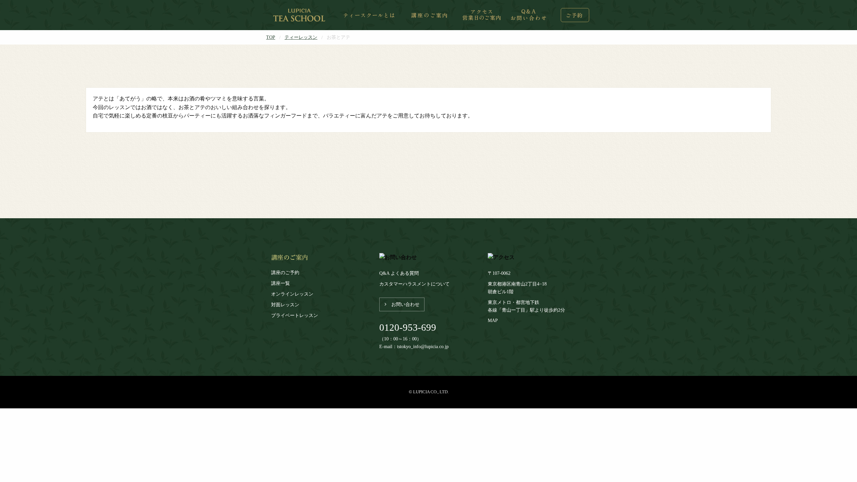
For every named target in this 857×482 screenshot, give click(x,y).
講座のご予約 (285, 272)
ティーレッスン (301, 37)
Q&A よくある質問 (399, 273)
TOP (270, 37)
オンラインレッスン (292, 294)
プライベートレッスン (294, 315)
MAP (493, 320)
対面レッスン (285, 304)
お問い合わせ (405, 304)
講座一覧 (280, 283)
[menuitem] (299, 15)
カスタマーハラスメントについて (414, 284)
